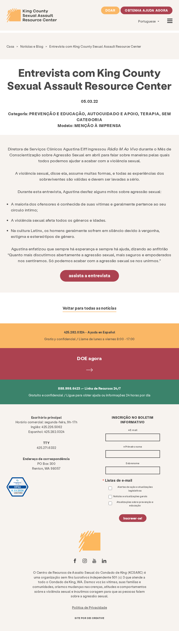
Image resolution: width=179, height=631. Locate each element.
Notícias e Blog (31, 46)
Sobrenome (132, 463)
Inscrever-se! (132, 518)
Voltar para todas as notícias (89, 308)
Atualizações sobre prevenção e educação (135, 503)
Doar (110, 10)
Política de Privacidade (89, 607)
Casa (10, 46)
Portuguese (147, 21)
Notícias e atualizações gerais (130, 496)
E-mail (133, 430)
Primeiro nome (133, 447)
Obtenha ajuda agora (146, 10)
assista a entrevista (89, 275)
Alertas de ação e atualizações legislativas (135, 488)
